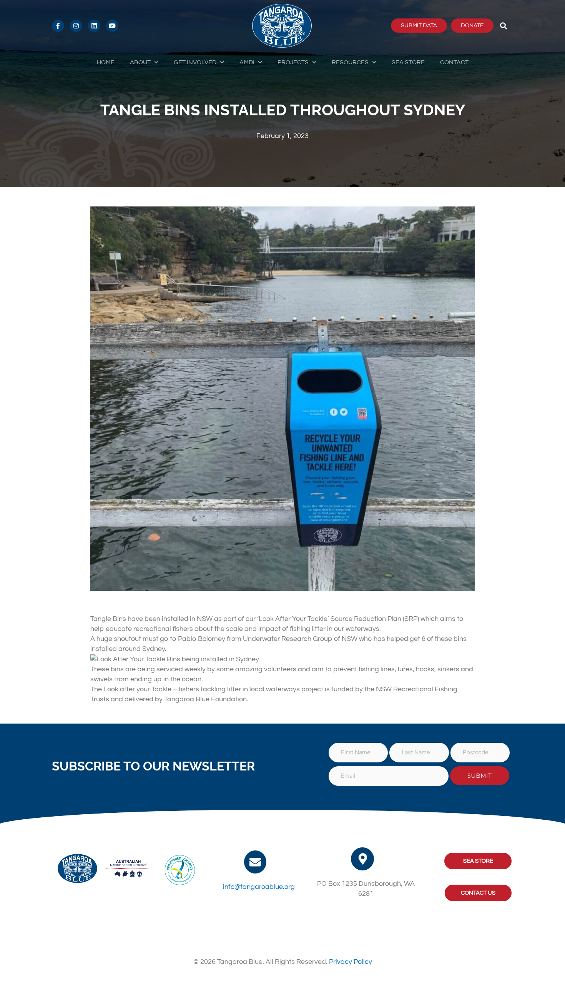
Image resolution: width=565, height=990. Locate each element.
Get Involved (195, 62)
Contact (454, 62)
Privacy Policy (350, 961)
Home (106, 62)
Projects (293, 62)
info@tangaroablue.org (259, 886)
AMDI (246, 62)
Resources (350, 62)
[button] (503, 25)
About (140, 62)
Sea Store (408, 62)
